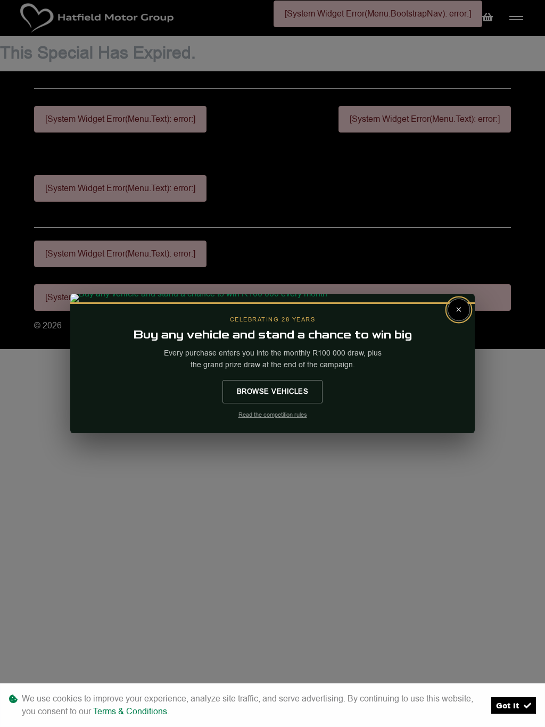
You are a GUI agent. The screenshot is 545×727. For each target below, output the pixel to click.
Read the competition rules (272, 415)
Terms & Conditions (130, 711)
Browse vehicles (273, 391)
